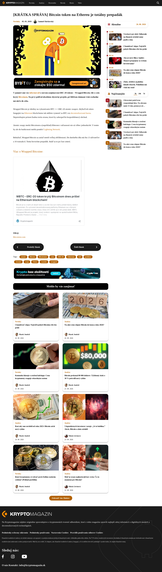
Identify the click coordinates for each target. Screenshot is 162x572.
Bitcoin (32, 257)
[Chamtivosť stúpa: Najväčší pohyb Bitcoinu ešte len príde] (115, 49)
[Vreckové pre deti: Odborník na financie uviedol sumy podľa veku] (115, 37)
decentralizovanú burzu (81, 113)
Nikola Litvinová (75, 436)
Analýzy (67, 322)
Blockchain (43, 257)
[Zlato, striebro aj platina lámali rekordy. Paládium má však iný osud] (115, 85)
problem (88, 257)
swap (27, 262)
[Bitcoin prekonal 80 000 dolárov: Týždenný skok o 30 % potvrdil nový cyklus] (85, 356)
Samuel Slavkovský (46, 21)
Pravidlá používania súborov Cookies (86, 533)
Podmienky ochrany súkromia (15, 533)
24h (139, 94)
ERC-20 (60, 257)
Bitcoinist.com (19, 237)
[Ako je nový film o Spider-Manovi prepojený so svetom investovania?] (115, 61)
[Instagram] (13, 557)
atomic (23, 257)
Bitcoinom (23, 97)
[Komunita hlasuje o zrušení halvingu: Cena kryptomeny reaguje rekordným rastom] (36, 356)
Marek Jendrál (24, 334)
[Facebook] (3, 557)
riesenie (18, 262)
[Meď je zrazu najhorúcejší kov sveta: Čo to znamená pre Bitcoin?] (85, 458)
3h (135, 94)
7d (144, 94)
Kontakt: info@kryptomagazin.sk (27, 565)
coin (52, 257)
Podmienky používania (40, 533)
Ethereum (28, 113)
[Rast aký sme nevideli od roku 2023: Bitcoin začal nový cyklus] (36, 407)
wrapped (54, 262)
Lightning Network (52, 129)
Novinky (16, 21)
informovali (34, 93)
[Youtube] (24, 557)
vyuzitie (44, 262)
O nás (5, 565)
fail (80, 257)
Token (35, 262)
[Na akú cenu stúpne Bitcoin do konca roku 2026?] (115, 73)
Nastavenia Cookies (60, 533)
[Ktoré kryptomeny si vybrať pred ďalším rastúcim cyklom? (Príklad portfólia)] (36, 458)
